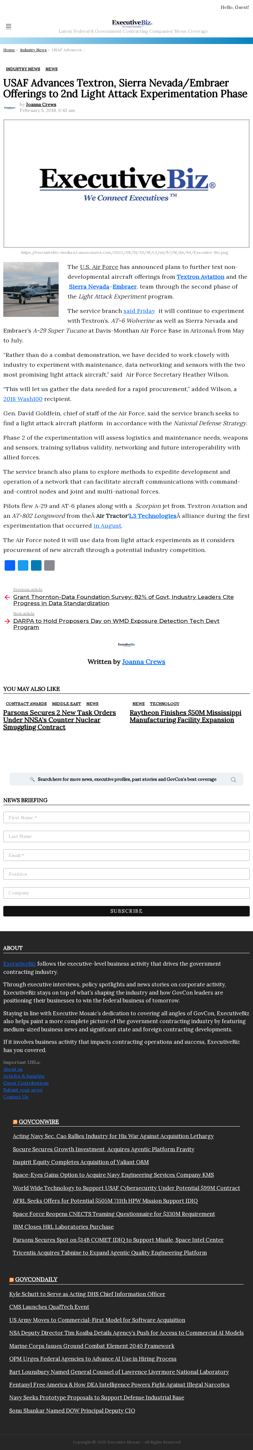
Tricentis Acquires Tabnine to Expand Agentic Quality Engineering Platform (110, 1253)
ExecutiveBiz (19, 963)
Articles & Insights (23, 1076)
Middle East (66, 703)
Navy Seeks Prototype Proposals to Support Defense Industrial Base (96, 1397)
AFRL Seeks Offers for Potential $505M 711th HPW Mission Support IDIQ (105, 1201)
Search (233, 780)
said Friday (139, 311)
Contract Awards (26, 703)
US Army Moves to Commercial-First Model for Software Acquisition (97, 1320)
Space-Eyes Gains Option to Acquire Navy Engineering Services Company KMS (113, 1175)
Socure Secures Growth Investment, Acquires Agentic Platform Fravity (103, 1149)
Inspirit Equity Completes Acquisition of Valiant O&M (81, 1162)
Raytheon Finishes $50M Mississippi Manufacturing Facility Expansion (185, 716)
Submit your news (22, 1090)
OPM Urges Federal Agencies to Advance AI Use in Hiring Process (93, 1359)
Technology (164, 703)
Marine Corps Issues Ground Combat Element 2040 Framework (92, 1346)
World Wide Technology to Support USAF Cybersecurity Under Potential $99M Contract (126, 1188)
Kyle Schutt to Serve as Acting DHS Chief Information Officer (87, 1294)
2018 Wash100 (22, 399)
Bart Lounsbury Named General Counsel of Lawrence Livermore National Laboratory (119, 1372)
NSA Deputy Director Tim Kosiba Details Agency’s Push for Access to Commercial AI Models (126, 1333)
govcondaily (36, 1279)
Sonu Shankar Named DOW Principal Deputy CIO (72, 1411)
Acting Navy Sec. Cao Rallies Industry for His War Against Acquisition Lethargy (113, 1136)
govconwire (39, 1121)
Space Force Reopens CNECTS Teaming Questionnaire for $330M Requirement (114, 1214)
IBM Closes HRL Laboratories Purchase (63, 1227)
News (92, 703)
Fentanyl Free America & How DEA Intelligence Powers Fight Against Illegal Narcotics (119, 1385)
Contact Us (15, 1097)
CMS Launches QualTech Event (49, 1307)
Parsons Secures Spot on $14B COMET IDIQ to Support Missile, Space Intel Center (118, 1240)
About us (13, 1069)
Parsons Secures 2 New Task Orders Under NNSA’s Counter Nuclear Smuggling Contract (59, 719)
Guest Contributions (26, 1083)
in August (107, 525)
